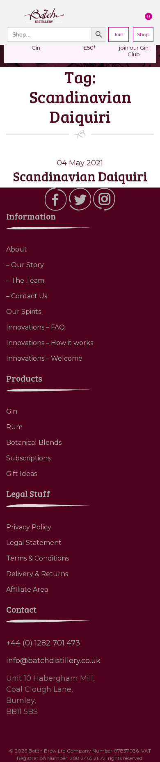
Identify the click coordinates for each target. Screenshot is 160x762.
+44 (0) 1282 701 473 (43, 643)
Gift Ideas (21, 474)
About (16, 249)
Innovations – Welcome (44, 358)
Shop (143, 34)
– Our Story (25, 265)
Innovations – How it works (49, 343)
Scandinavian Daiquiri (80, 176)
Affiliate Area (27, 589)
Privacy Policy (28, 527)
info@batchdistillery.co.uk (53, 660)
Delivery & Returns (37, 574)
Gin (11, 411)
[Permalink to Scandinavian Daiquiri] (80, 152)
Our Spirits (23, 312)
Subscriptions (28, 458)
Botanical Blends (34, 442)
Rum (14, 427)
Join (118, 34)
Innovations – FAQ (35, 327)
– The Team (25, 280)
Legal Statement (34, 543)
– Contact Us (26, 296)
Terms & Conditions (37, 558)
